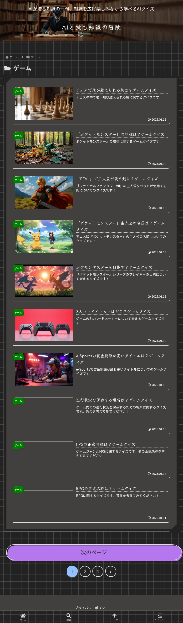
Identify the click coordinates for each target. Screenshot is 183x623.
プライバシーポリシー (91, 607)
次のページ (94, 552)
